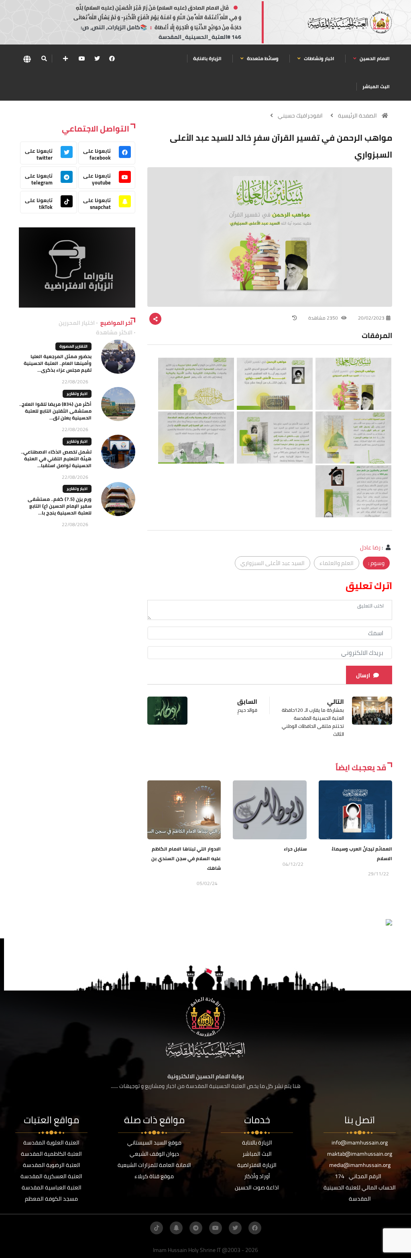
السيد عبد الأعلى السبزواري (272, 563)
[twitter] (97, 58)
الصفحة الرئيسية (357, 115)
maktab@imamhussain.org (359, 1154)
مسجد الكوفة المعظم (51, 1198)
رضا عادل (370, 547)
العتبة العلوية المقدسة (51, 1142)
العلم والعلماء (336, 563)
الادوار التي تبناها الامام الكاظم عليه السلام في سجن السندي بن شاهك (186, 858)
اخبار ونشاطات (318, 58)
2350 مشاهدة (323, 317)
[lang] (27, 59)
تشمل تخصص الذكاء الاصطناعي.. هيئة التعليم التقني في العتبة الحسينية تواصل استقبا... (56, 458)
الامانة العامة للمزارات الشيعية (154, 1165)
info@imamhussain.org (360, 1142)
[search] (44, 59)
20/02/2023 (371, 317)
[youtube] (82, 58)
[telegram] (195, 1228)
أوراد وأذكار (257, 1176)
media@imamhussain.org (360, 1165)
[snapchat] (176, 1228)
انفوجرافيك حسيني (300, 115)
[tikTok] (156, 1228)
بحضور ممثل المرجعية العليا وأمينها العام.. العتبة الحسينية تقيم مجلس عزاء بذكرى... (58, 363)
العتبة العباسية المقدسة (51, 1187)
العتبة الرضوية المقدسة (51, 1165)
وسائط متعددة (262, 58)
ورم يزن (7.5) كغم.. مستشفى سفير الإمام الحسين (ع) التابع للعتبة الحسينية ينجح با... (60, 505)
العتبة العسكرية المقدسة (51, 1176)
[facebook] (112, 58)
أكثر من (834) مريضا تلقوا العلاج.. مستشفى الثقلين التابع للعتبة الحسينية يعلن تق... (55, 410)
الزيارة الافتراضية (257, 1165)
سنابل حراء (295, 848)
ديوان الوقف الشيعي (154, 1154)
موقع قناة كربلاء (154, 1176)
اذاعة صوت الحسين (257, 1187)
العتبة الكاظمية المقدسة (51, 1154)
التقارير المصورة (73, 346)
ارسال (363, 675)
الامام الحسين (374, 58)
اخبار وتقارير (77, 393)
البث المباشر (376, 86)
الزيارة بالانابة (207, 58)
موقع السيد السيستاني (154, 1142)
